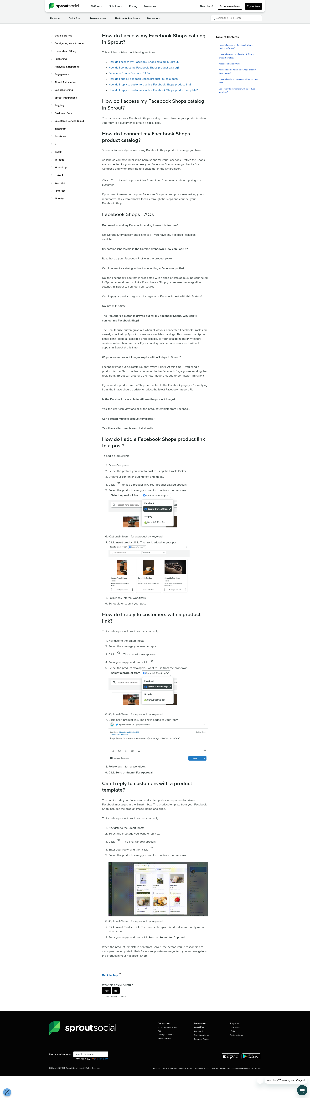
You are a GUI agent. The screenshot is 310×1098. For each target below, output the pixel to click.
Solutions (114, 6)
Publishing (61, 58)
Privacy (156, 1068)
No (115, 990)
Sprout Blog (199, 1027)
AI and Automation (65, 82)
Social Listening (64, 89)
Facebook (60, 136)
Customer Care (63, 113)
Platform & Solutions (126, 18)
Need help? (206, 6)
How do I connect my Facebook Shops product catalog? (236, 56)
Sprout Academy (201, 1035)
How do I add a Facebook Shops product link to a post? (237, 71)
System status (236, 1035)
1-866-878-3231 (165, 1039)
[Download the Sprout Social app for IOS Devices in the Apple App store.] (230, 1056)
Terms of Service (168, 1068)
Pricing (133, 6)
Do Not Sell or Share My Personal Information (240, 1068)
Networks (152, 18)
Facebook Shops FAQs (229, 64)
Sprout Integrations (66, 97)
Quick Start (75, 18)
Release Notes (98, 18)
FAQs (232, 1031)
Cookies (214, 1068)
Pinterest (60, 190)
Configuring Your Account (69, 43)
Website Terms (185, 1068)
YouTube (60, 182)
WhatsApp (61, 167)
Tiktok (58, 151)
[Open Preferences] (7, 1092)
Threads (59, 159)
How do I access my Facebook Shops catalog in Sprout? (236, 46)
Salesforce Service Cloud (69, 120)
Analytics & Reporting (67, 66)
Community (199, 1031)
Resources (150, 6)
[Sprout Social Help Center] (64, 6)
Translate (102, 1059)
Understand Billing (65, 51)
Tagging (59, 105)
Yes (106, 990)
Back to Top (110, 975)
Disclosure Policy (201, 1068)
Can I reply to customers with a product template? (237, 90)
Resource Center (201, 1039)
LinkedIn (59, 175)
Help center (235, 1027)
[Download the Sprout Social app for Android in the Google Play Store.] (251, 1056)
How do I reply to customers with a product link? (238, 81)
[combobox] (236, 18)
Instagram (60, 128)
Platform (95, 6)
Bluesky (59, 198)
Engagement (62, 74)
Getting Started (63, 35)
